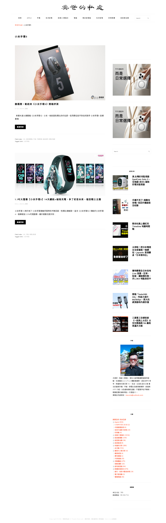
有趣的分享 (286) (121, 445)
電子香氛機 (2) (120, 474)
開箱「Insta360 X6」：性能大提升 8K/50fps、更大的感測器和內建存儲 (141, 298)
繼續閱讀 (20, 127)
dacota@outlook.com (134, 395)
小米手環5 (27, 141)
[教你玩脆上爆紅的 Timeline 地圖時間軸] (120, 230)
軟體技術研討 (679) (121, 469)
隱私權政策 (94, 519)
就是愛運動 (29, 139)
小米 (24, 139)
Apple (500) (119, 422)
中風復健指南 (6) (120, 427)
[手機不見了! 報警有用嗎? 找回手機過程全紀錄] (120, 207)
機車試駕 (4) (119, 453)
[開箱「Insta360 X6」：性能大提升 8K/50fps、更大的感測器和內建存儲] (120, 301)
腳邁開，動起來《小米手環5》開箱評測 (37, 104)
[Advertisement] (130, 38)
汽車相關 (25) (119, 458)
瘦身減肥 (45, 139)
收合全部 (123, 419)
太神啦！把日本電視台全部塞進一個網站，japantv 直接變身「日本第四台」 (141, 251)
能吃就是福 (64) (120, 466)
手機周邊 (39, 139)
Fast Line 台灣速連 (111, 519)
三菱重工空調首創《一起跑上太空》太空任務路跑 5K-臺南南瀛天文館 (141, 321)
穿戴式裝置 (52, 139)
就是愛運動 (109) (121, 438)
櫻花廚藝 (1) (119, 456)
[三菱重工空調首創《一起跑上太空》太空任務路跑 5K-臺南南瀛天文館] (120, 324)
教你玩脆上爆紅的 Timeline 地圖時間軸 (141, 226)
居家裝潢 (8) (119, 443)
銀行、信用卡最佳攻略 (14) (124, 471)
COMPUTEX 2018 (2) (122, 425)
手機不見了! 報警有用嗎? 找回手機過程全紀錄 (141, 203)
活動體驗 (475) (120, 461)
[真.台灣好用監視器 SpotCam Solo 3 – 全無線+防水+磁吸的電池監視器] (120, 183)
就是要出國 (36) (120, 440)
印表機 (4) (118, 432)
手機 (34, 139)
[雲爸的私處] (83, 11)
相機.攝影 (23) (120, 464)
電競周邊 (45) (119, 477)
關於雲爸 (87, 519)
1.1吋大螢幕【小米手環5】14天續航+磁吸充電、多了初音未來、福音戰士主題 (58, 199)
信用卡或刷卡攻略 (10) (122, 430)
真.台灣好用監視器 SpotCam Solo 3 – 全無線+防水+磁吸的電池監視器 (141, 180)
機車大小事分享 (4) (121, 451)
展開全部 (116, 419)
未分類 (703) (119, 448)
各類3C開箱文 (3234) (122, 435)
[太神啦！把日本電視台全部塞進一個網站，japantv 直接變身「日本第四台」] (120, 254)
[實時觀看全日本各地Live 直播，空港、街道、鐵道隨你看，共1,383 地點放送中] (120, 277)
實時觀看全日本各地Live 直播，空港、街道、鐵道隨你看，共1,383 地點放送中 (141, 274)
